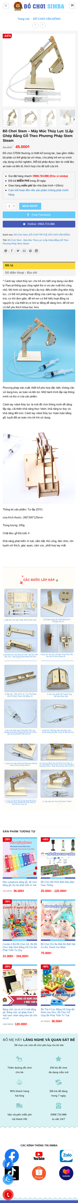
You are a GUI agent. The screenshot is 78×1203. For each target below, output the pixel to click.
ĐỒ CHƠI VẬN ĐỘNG (47, 18)
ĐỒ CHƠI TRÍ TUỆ (38, 234)
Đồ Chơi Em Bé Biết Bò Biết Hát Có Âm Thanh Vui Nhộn (58, 946)
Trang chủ (23, 18)
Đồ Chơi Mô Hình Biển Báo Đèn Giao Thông (57, 883)
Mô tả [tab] (9, 265)
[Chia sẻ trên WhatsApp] (6, 251)
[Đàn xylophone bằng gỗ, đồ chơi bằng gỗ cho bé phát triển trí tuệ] (20, 858)
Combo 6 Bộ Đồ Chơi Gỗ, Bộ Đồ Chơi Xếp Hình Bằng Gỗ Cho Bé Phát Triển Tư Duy (20, 947)
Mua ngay (30, 206)
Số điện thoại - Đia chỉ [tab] (21, 272)
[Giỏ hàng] (72, 6)
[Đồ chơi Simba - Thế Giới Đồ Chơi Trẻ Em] (39, 6)
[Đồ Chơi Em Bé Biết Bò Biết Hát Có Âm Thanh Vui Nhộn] (58, 920)
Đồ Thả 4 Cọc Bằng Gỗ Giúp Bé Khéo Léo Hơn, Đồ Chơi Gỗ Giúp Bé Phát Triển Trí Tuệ (58, 1012)
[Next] (69, 70)
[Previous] (8, 70)
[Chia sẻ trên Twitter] (18, 251)
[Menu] (6, 6)
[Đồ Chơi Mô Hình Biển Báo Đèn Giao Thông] (58, 858)
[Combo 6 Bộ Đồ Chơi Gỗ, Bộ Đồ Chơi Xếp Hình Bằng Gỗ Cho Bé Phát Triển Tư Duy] (20, 920)
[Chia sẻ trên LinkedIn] (36, 251)
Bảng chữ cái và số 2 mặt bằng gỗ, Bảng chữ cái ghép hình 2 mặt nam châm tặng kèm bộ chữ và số (20, 1014)
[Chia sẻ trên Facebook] (12, 251)
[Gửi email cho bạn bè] (24, 251)
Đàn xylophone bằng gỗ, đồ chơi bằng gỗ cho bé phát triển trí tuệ (20, 883)
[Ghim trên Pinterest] (30, 251)
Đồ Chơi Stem (21, 234)
